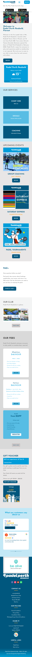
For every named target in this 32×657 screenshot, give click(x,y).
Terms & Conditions (16, 610)
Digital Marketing (21, 653)
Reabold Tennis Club (16, 595)
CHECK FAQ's (9, 288)
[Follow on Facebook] (12, 582)
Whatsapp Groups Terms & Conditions (16, 617)
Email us (16, 602)
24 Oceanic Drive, (16, 597)
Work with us (16, 647)
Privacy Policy (16, 612)
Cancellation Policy (16, 615)
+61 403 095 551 (16, 593)
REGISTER (16, 434)
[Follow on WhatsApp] (21, 582)
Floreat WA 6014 (16, 599)
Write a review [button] (10, 527)
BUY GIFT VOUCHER (10, 481)
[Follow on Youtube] (18, 582)
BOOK (27, 2)
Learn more (16, 325)
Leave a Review (16, 630)
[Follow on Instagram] (15, 582)
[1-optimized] (16, 321)
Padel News (16, 645)
